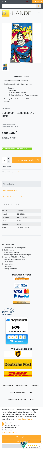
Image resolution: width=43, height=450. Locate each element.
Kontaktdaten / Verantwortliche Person (16, 197)
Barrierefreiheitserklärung (17, 399)
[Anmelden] (2, 1)
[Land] (27, 1)
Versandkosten (18, 172)
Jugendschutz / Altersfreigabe (14, 259)
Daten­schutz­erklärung (17, 392)
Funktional (8, 430)
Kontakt (31, 399)
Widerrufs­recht (8, 385)
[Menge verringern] (8, 161)
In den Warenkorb (26, 160)
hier (21, 205)
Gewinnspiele (8, 261)
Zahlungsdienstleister (12, 425)
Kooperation (8, 264)
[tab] (21, 184)
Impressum (35, 385)
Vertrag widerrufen (10, 268)
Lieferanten (8, 266)
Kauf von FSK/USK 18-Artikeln (14, 257)
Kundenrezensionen (10, 190)
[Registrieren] (6, 1)
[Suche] (38, 6)
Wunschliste (7, 166)
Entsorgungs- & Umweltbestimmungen (17, 254)
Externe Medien (10, 427)
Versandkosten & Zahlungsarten (15, 247)
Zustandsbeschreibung (12, 252)
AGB (30, 392)
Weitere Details (8, 184)
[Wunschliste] (30, 1)
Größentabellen (9, 250)
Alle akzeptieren (21, 437)
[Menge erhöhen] (8, 158)
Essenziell (8, 423)
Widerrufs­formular (22, 385)
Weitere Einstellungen (9, 432)
